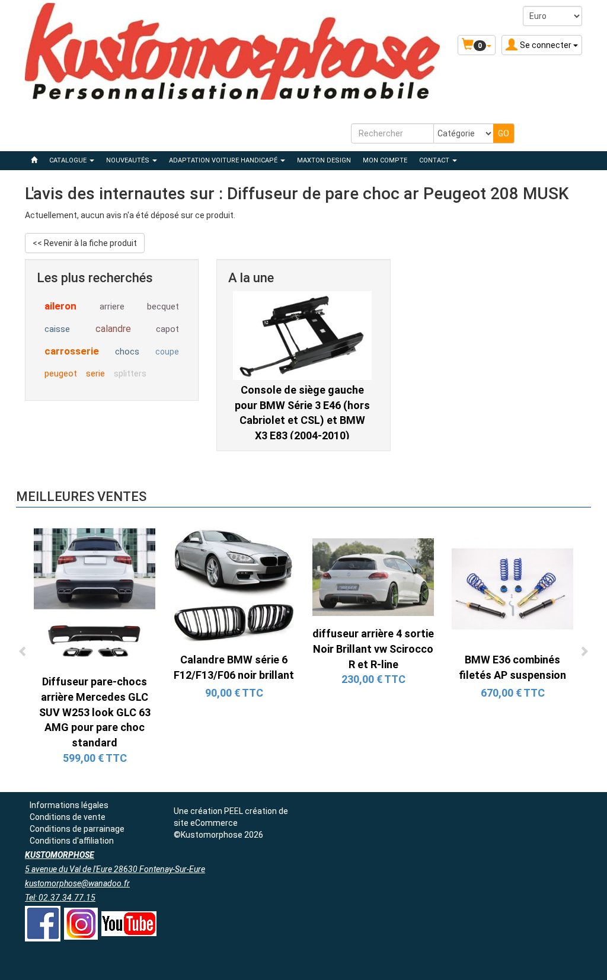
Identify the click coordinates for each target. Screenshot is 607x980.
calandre (113, 328)
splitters (130, 373)
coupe (167, 351)
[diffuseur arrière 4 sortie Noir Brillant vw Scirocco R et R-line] (373, 576)
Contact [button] (435, 160)
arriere (112, 306)
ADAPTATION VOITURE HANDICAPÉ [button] (224, 160)
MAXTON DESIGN (324, 160)
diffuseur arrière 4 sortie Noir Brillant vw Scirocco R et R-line (373, 648)
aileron (60, 306)
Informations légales (69, 805)
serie (95, 373)
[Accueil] (34, 160)
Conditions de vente (68, 817)
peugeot (60, 373)
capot (167, 329)
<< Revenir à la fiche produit (85, 243)
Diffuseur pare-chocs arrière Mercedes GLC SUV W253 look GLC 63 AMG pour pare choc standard (95, 712)
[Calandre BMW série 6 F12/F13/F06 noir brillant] (234, 588)
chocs (127, 351)
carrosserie (71, 351)
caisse (57, 329)
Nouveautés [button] (128, 160)
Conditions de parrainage (77, 829)
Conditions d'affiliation (72, 840)
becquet (163, 306)
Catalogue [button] (68, 160)
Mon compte (385, 160)
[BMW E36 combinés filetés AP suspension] (512, 588)
